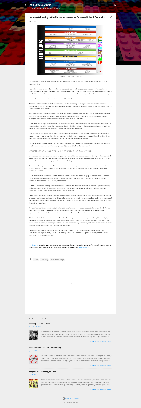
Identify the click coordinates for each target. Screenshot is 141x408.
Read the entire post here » (100, 341)
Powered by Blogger (72, 398)
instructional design (57, 260)
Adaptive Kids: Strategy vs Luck (42, 372)
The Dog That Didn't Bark (39, 324)
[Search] (115, 5)
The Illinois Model (40, 5)
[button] (111, 17)
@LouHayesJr (83, 248)
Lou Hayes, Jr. (33, 245)
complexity (44, 260)
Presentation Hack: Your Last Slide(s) (45, 348)
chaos (36, 260)
